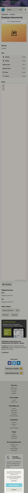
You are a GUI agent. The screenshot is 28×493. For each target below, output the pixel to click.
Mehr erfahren (14, 480)
